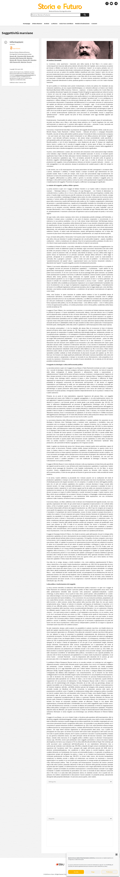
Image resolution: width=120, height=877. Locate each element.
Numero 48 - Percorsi (16, 60)
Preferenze (109, 872)
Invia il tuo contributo (66, 23)
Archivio (46, 23)
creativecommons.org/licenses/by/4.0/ (24, 75)
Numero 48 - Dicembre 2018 (18, 56)
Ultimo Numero (37, 23)
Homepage (26, 23)
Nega (92, 872)
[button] (116, 854)
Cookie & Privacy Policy (102, 866)
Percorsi (29, 62)
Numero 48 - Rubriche (25, 58)
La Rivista (54, 23)
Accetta (76, 872)
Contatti (94, 23)
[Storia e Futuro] (60, 9)
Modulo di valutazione (82, 23)
